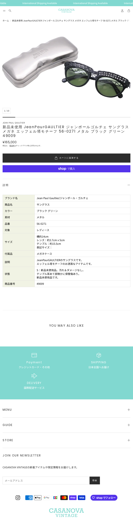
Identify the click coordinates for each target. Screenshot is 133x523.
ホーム (6, 20)
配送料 (12, 145)
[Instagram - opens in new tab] (18, 497)
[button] (4, 10)
